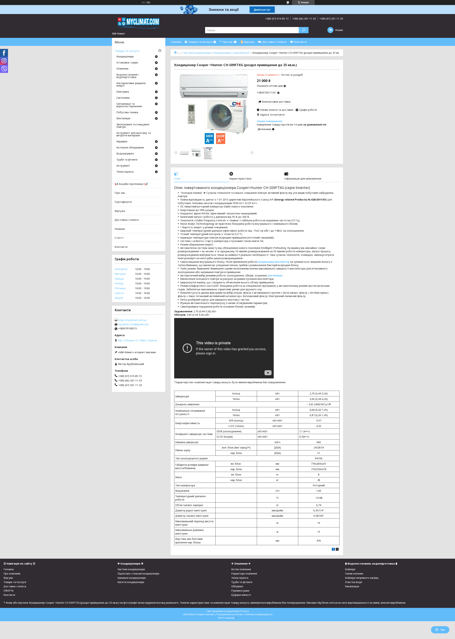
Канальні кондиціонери (131, 577)
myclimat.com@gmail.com (133, 324)
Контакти (121, 246)
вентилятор (282, 261)
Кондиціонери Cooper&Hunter (231, 52)
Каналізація (352, 586)
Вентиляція (123, 118)
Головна (176, 42)
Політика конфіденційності (258, 614)
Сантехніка (123, 98)
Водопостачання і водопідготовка (127, 76)
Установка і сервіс (127, 62)
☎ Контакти (298, 42)
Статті (119, 237)
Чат (443, 629)
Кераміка (121, 141)
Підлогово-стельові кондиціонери (138, 573)
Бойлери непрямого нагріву (362, 577)
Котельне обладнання (130, 147)
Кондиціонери (125, 56)
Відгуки (120, 210)
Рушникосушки (240, 590)
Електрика (122, 91)
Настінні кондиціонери (197, 52)
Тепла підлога (124, 171)
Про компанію (12, 573)
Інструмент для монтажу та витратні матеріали (133, 134)
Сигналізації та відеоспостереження (129, 105)
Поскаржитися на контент (229, 614)
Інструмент (123, 165)
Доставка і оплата (127, 219)
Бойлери (350, 569)
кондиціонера (266, 261)
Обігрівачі (237, 586)
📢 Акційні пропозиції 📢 (131, 184)
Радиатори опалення (244, 573)
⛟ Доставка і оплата (272, 42)
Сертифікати (123, 202)
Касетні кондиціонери (130, 582)
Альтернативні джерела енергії (131, 84)
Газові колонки (354, 573)
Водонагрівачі (125, 153)
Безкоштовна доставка (276, 101)
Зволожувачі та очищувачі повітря (132, 126)
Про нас (120, 192)
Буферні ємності (241, 595)
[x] (337, 549)
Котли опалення (241, 569)
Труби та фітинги (126, 159)
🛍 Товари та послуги (199, 42)
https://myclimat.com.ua (132, 320)
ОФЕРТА (9, 590)
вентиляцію (275, 275)
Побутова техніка (127, 112)
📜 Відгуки (247, 42)
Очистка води (353, 582)
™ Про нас (226, 42)
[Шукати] (304, 30)
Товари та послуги (127, 51)
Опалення (122, 68)
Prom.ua (244, 611)
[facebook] (333, 549)
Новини (120, 229)
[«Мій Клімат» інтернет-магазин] (138, 23)
